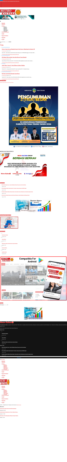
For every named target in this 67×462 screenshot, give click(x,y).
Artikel (3, 39)
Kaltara (3, 25)
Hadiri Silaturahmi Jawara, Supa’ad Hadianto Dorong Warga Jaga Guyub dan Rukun (14, 347)
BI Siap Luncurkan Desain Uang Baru (11, 73)
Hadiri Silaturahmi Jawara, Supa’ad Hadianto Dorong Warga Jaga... (10, 1)
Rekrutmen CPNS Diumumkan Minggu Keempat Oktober (9, 415)
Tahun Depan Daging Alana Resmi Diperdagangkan (8, 408)
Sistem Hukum (4, 239)
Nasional (3, 24)
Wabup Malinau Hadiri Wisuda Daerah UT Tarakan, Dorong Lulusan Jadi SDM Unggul (14, 188)
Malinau (5, 28)
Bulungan (5, 27)
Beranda (3, 23)
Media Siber (3, 4)
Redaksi (3, 2)
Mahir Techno (19, 357)
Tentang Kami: (4, 3)
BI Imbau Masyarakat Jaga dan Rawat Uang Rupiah (14, 57)
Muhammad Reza (4, 75)
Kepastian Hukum (4, 247)
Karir (2, 5)
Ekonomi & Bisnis (5, 35)
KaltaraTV (3, 6)
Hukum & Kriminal (5, 31)
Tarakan (5, 26)
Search (10, 41)
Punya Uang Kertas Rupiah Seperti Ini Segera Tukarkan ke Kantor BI (18, 49)
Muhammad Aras (4, 67)
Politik (3, 33)
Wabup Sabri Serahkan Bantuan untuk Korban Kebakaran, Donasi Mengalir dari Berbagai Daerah (15, 195)
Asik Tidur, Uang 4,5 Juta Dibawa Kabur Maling (13, 65)
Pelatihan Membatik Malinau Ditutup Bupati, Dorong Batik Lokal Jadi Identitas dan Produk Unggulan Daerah (17, 191)
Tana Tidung (6, 29)
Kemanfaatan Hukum (5, 333)
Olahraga (3, 37)
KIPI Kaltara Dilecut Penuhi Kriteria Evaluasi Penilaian (10, 243)
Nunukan (5, 30)
